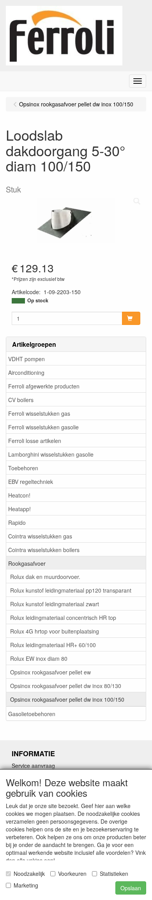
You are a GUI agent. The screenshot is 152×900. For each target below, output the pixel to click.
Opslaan (130, 888)
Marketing (26, 885)
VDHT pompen (26, 359)
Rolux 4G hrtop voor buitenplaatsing (54, 631)
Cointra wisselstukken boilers (44, 550)
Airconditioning (26, 372)
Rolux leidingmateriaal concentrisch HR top (63, 617)
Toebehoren (23, 468)
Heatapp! (19, 509)
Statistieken (114, 873)
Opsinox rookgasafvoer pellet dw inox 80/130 (65, 686)
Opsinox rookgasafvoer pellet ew (50, 672)
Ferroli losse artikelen (34, 441)
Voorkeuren (72, 873)
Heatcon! (19, 495)
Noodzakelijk (29, 873)
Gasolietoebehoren (31, 714)
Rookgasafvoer (27, 563)
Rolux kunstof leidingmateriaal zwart (54, 604)
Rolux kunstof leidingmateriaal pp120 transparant (70, 590)
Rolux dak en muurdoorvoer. (45, 577)
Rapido (17, 522)
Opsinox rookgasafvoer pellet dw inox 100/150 (67, 699)
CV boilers (21, 400)
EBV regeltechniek (30, 481)
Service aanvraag (33, 765)
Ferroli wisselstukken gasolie (43, 427)
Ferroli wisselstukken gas (39, 413)
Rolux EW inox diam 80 (38, 658)
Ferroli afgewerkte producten (44, 386)
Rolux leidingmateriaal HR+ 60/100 (53, 645)
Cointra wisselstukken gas (40, 536)
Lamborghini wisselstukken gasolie (51, 454)
